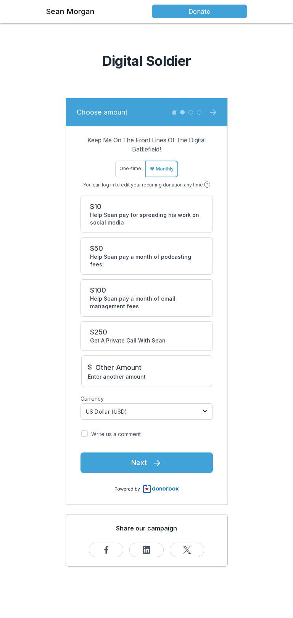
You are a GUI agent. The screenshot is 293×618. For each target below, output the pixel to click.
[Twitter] (187, 550)
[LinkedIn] (146, 550)
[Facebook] (106, 550)
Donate (199, 11)
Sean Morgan (70, 11)
